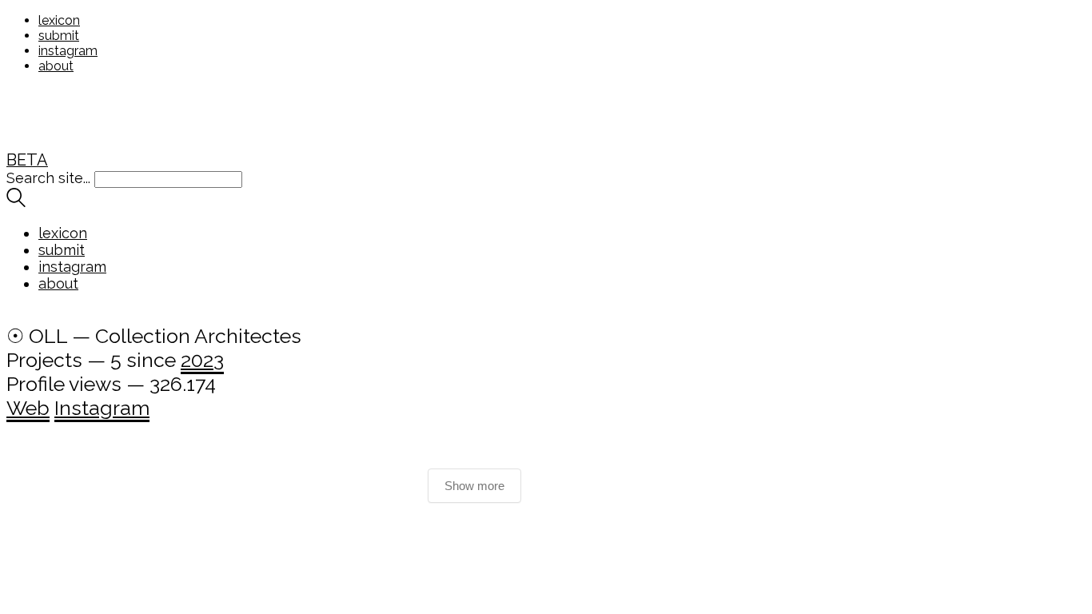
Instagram (101, 408)
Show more (474, 485)
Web (28, 408)
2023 (202, 360)
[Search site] (16, 201)
